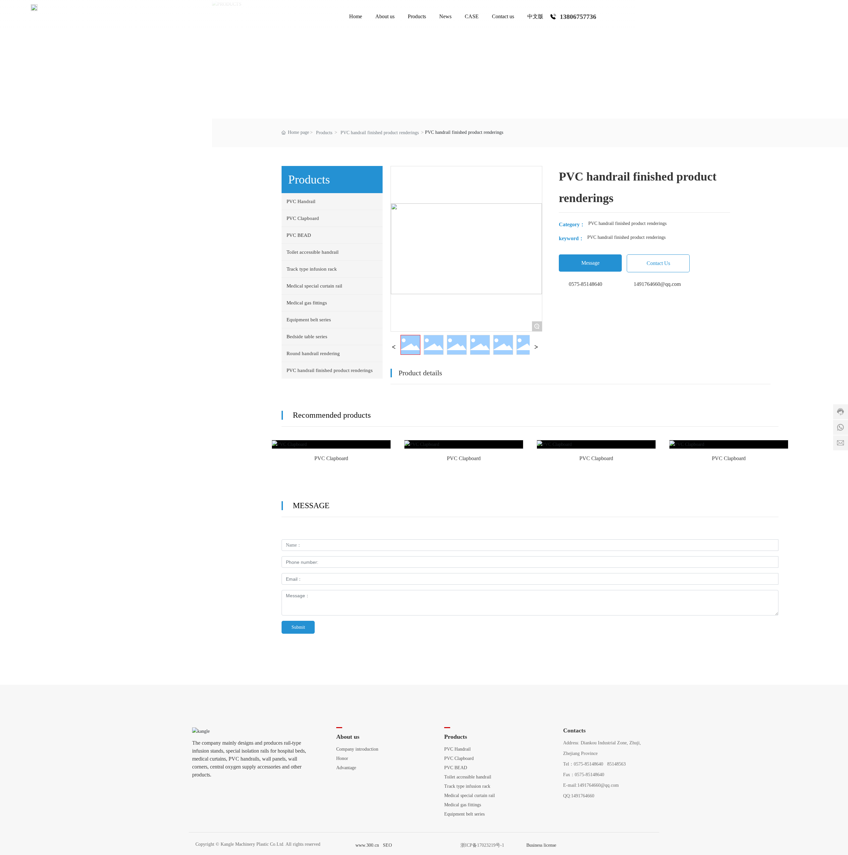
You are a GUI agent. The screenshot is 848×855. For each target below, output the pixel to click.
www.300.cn (367, 845)
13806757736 (578, 16)
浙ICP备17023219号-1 (482, 845)
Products (324, 132)
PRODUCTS (530, 57)
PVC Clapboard (331, 449)
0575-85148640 (585, 284)
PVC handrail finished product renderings (380, 132)
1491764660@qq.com (657, 284)
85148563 (616, 764)
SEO (387, 845)
